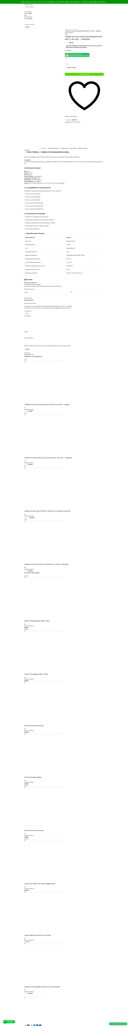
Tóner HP (75, 29)
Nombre (26, 331)
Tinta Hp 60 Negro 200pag (32, 777)
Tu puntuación (28, 311)
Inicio (66, 29)
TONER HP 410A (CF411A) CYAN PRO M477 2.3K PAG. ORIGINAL (46, 564)
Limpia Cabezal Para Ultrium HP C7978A (37, 935)
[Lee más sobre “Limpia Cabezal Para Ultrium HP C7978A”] (26, 932)
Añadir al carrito (71, 67)
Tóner (70, 29)
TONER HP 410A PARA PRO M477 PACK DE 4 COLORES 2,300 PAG (47, 511)
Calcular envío (84, 74)
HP (71, 122)
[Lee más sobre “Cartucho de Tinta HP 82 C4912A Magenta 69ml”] (26, 881)
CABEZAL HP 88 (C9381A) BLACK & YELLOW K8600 (42, 987)
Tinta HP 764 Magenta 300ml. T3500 (36, 674)
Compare (68, 119)
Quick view (29, 402)
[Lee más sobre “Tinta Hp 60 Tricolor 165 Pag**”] (26, 828)
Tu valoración (27, 315)
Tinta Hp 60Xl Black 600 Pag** (34, 726)
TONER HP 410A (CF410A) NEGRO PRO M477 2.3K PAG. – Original (46, 404)
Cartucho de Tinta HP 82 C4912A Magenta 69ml (39, 884)
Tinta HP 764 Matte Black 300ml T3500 (36, 621)
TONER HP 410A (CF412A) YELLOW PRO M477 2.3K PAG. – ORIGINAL (48, 458)
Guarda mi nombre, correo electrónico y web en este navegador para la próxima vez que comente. (47, 345)
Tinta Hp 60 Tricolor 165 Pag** (34, 830)
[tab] (43, 148)
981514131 (88, 1010)
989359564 (88, 1007)
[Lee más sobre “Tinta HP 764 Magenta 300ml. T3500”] (26, 671)
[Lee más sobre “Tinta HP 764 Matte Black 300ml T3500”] (26, 618)
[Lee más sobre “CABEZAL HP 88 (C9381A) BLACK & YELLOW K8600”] (26, 984)
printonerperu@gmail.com (91, 1013)
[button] (26, 402)
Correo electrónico (29, 338)
